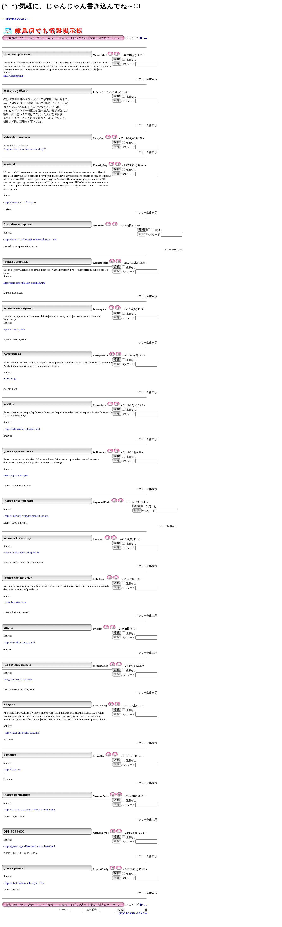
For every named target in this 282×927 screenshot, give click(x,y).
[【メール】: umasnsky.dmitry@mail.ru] (112, 262)
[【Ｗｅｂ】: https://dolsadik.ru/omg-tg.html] (112, 628)
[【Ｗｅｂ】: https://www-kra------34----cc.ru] (118, 165)
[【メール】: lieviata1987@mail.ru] (108, 756)
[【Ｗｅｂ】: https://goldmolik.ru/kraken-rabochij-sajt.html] (120, 502)
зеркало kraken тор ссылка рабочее (21, 552)
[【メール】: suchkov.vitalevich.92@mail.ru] (108, 225)
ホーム (117, 38)
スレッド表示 (45, 38)
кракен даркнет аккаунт (15, 475)
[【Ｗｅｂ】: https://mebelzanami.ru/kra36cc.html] (116, 405)
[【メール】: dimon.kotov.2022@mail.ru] (107, 539)
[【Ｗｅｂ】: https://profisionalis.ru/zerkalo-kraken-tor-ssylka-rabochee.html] (114, 539)
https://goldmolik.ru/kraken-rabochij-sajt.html (27, 515)
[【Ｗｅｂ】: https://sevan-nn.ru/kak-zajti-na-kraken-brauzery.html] (114, 225)
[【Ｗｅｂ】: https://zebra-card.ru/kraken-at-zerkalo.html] (118, 262)
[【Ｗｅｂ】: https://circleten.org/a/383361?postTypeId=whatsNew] (114, 138)
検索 (92, 38)
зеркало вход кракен (14, 329)
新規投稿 (11, 38)
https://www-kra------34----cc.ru (20, 202)
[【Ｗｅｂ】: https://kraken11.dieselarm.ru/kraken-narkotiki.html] (119, 796)
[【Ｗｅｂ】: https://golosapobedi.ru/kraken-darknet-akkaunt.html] (116, 452)
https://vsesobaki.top (13, 75)
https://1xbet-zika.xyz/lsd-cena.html (22, 732)
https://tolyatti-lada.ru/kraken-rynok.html (24, 883)
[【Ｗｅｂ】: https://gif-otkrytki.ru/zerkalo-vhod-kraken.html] (118, 309)
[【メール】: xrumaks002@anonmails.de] (111, 165)
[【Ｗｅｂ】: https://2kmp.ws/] (115, 756)
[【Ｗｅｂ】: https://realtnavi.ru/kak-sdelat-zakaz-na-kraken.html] (119, 665)
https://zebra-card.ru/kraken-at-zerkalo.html (24, 282)
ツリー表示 (27, 38)
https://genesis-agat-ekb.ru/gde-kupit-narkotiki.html (30, 846)
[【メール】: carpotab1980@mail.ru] (109, 579)
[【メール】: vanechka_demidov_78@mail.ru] (112, 355)
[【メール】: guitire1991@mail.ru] (114, 502)
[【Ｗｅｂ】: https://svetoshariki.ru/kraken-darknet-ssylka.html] (116, 579)
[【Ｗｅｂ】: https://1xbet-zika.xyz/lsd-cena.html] (117, 705)
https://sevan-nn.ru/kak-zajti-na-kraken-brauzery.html (30, 239)
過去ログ (103, 38)
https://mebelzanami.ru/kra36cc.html (22, 429)
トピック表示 (78, 38)
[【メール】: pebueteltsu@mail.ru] (113, 796)
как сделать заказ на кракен (17, 679)
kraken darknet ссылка (14, 602)
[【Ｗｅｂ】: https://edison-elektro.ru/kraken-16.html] (118, 355)
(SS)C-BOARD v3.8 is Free (133, 913)
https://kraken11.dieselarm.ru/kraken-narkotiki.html (30, 809)
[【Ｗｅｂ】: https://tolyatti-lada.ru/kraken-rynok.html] (119, 869)
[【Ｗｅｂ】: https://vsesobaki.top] (117, 55)
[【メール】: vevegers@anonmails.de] (108, 138)
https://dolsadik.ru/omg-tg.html (20, 642)
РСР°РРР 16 (9, 378)
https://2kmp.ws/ (13, 769)
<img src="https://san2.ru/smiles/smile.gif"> (25, 148)
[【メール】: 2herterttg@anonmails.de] (110, 55)
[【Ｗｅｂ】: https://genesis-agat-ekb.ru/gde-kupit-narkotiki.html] (119, 832)
